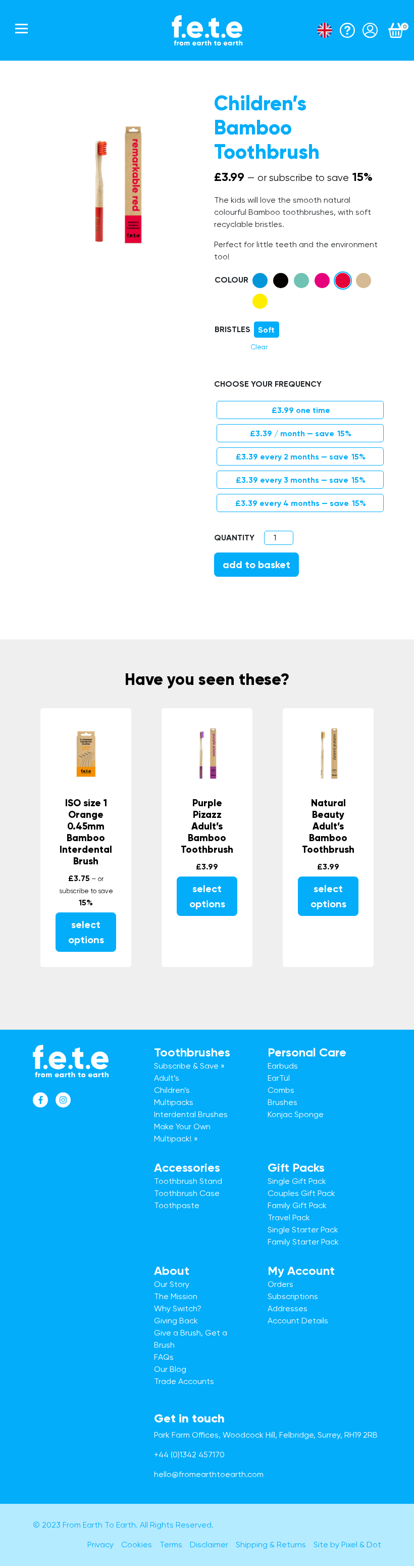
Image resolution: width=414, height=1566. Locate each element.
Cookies (136, 1544)
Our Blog (170, 1369)
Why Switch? (177, 1308)
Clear (259, 347)
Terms (171, 1544)
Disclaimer (209, 1544)
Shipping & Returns (271, 1544)
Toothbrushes (192, 1052)
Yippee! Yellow (260, 301)
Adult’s (166, 1078)
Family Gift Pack (297, 1205)
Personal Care (307, 1052)
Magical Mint (301, 280)
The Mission (175, 1296)
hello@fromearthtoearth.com (209, 1474)
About (171, 1270)
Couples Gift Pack (301, 1193)
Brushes (282, 1102)
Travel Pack (289, 1217)
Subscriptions (293, 1296)
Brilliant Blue (260, 280)
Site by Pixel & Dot (347, 1544)
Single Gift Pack (297, 1181)
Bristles (232, 329)
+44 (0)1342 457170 (189, 1454)
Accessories (187, 1167)
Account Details (298, 1320)
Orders (280, 1284)
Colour (231, 279)
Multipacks (173, 1102)
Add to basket (256, 564)
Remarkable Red (342, 280)
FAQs (164, 1357)
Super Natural (363, 280)
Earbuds (283, 1066)
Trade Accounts (184, 1381)
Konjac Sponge (296, 1114)
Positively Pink (322, 280)
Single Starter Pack (303, 1229)
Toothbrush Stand (188, 1181)
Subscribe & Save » (189, 1066)
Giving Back (176, 1320)
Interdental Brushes (191, 1114)
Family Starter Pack (303, 1242)
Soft (266, 330)
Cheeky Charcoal (280, 280)
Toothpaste (176, 1205)
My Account (301, 1270)
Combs (281, 1090)
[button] (260, 280)
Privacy (100, 1544)
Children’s (172, 1090)
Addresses (287, 1308)
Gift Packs (296, 1167)
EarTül (279, 1078)
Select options (86, 932)
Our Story (171, 1284)
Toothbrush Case (187, 1193)
